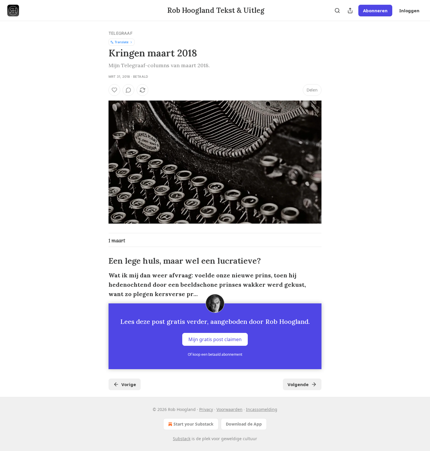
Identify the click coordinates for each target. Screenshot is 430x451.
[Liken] (114, 90)
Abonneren (375, 10)
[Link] (100, 261)
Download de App (244, 424)
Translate (121, 42)
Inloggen (409, 10)
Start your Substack (193, 424)
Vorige (128, 384)
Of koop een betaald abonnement (215, 354)
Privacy (206, 409)
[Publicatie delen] (350, 10)
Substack (181, 438)
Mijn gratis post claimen (215, 339)
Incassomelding (261, 409)
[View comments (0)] (128, 90)
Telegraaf (121, 33)
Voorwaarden (229, 409)
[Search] (337, 10)
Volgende (298, 384)
